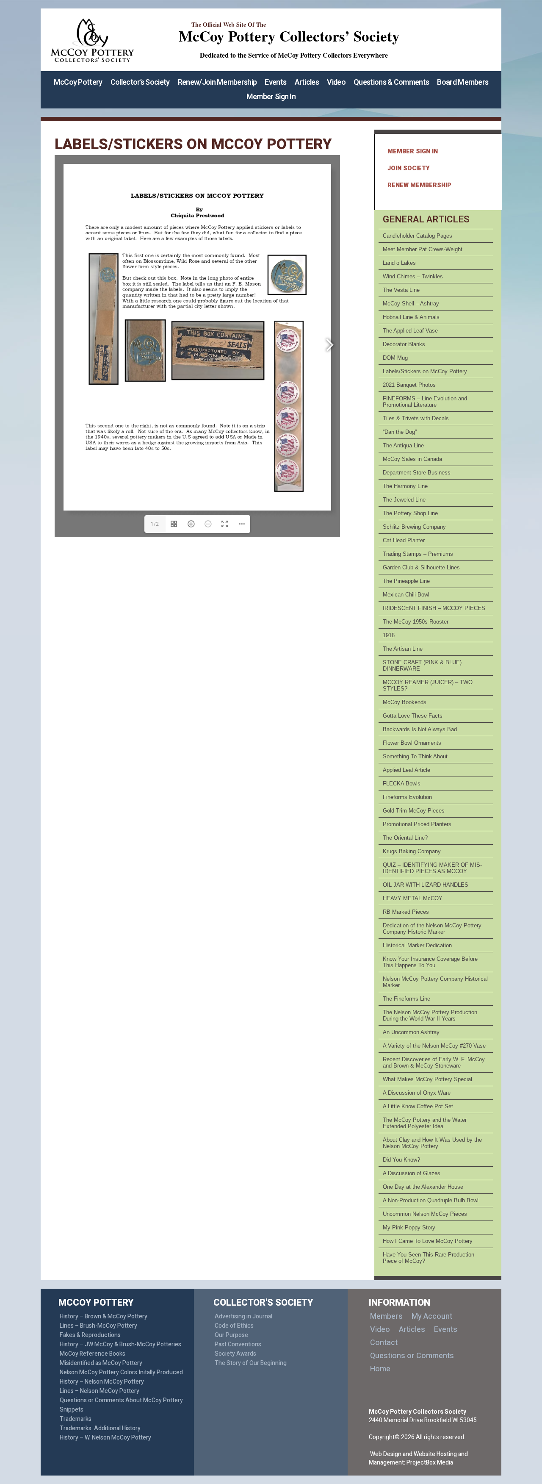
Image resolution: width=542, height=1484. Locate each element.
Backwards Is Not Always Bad (420, 729)
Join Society (408, 168)
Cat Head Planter (404, 540)
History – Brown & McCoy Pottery (103, 1316)
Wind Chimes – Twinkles (413, 276)
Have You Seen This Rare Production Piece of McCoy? (428, 1257)
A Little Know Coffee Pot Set (418, 1106)
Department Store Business (417, 472)
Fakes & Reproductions (90, 1335)
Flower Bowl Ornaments (412, 743)
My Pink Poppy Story (409, 1227)
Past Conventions (238, 1344)
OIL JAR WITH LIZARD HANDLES (425, 885)
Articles (307, 82)
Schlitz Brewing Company (414, 527)
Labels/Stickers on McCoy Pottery (425, 371)
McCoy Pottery (78, 82)
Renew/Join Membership (217, 82)
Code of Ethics (234, 1325)
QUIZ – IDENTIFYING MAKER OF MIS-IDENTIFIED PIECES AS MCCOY (432, 868)
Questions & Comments (391, 82)
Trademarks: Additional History (100, 1428)
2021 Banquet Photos (409, 385)
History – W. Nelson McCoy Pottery (105, 1437)
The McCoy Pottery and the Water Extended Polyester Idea (425, 1123)
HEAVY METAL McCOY (412, 898)
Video (336, 82)
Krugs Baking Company (412, 851)
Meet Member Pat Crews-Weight (422, 249)
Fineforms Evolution (407, 797)
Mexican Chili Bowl (406, 594)
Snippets (71, 1409)
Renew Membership (419, 185)
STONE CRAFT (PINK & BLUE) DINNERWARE (422, 665)
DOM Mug (395, 358)
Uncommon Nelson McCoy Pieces (425, 1214)
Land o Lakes (399, 263)
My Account (432, 1316)
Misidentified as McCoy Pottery (101, 1363)
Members (386, 1316)
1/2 (155, 524)
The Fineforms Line (406, 999)
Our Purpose (231, 1335)
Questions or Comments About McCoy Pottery (121, 1400)
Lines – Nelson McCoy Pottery (99, 1391)
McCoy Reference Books (92, 1353)
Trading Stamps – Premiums (418, 554)
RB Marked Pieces (406, 912)
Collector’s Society (140, 82)
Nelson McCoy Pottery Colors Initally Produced (121, 1372)
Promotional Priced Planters (417, 824)
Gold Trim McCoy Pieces (414, 810)
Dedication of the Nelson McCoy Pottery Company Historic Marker (432, 928)
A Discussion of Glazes (411, 1173)
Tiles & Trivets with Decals (416, 418)
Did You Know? (401, 1160)
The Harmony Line (405, 486)
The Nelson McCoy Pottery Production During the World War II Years (430, 1015)
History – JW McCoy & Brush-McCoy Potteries (120, 1344)
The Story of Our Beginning (251, 1363)
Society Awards (235, 1353)
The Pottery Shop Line (410, 513)
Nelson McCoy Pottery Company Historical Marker (435, 982)
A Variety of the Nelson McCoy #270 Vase (434, 1046)
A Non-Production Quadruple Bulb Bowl (430, 1200)
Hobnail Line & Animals (411, 317)
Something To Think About (415, 756)
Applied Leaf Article (406, 770)
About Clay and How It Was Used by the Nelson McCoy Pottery (432, 1143)
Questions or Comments (412, 1356)
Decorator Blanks (404, 344)
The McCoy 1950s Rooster (415, 622)
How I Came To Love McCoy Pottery (428, 1241)
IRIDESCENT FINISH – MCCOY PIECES (434, 608)
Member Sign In (271, 97)
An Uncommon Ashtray (411, 1032)
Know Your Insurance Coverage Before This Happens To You (430, 962)
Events (275, 82)
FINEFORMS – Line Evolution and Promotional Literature (425, 401)
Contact (384, 1342)
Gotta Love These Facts (412, 716)
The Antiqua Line (403, 445)
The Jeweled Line (404, 500)
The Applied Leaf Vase (410, 330)
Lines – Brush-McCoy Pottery (98, 1325)
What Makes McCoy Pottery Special (427, 1079)
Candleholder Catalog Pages (417, 236)
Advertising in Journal (243, 1316)
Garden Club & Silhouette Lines (421, 567)
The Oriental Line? (405, 838)
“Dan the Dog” (400, 432)
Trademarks (75, 1419)
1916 (389, 635)
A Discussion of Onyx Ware (417, 1093)
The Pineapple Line (406, 581)
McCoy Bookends (404, 702)
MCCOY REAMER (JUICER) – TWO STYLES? (428, 685)
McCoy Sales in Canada (412, 459)
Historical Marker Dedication (417, 945)
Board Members (462, 82)
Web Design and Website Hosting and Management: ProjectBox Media (418, 1458)
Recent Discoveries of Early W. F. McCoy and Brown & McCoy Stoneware (434, 1062)
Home (380, 1369)
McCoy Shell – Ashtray (411, 303)
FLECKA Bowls (401, 783)
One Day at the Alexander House (423, 1187)
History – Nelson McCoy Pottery (102, 1381)
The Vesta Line (401, 290)
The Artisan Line (403, 649)
